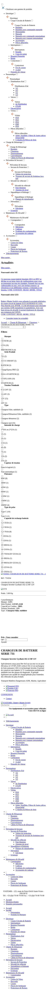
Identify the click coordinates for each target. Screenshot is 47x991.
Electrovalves (16, 108)
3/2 (16, 88)
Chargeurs (14, 151)
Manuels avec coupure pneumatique (29, 38)
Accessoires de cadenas (24, 233)
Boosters (14, 149)
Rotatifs (18, 52)
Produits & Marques (18, 915)
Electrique (9, 14)
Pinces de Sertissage (18, 249)
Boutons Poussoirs (18, 56)
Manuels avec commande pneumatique (30, 36)
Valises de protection (23, 174)
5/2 (16, 93)
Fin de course (20, 68)
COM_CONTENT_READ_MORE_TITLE (25, 290)
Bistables (18, 27)
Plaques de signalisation (24, 199)
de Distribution (21, 104)
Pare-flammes (20, 188)
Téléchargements (12, 253)
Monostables (20, 32)
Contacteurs (15, 61)
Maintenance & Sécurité (15, 213)
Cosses (13, 247)
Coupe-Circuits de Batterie (21, 21)
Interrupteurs (15, 45)
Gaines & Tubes (17, 243)
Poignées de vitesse (18, 72)
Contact (9, 699)
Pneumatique (11, 74)
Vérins (13, 111)
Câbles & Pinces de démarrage (22, 158)
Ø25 (17, 120)
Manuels (18, 34)
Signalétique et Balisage (20, 192)
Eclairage (14, 211)
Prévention (15, 202)
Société (8, 910)
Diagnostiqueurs (17, 153)
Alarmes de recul (21, 190)
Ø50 (17, 126)
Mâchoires (19, 227)
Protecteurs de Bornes (19, 251)
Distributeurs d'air (17, 81)
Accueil (4, 322)
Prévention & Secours (14, 160)
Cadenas (18, 229)
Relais (13, 58)
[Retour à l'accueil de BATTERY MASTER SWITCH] (10, 715)
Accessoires (19, 40)
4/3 (16, 90)
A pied (17, 70)
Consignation (16, 220)
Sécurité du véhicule (18, 181)
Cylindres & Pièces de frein (25, 140)
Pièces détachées (21, 43)
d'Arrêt (18, 106)
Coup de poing (21, 54)
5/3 (16, 95)
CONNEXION (7, 694)
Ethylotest (19, 208)
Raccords (14, 245)
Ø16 (17, 118)
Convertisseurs (16, 156)
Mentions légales (12, 902)
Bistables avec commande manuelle (28, 30)
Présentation (15, 912)
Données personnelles (14, 904)
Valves (13, 97)
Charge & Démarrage (14, 142)
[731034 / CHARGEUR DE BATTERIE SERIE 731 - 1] (23, 574)
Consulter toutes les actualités (17, 318)
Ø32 (17, 122)
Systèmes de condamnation (25, 231)
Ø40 (17, 124)
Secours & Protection (19, 167)
